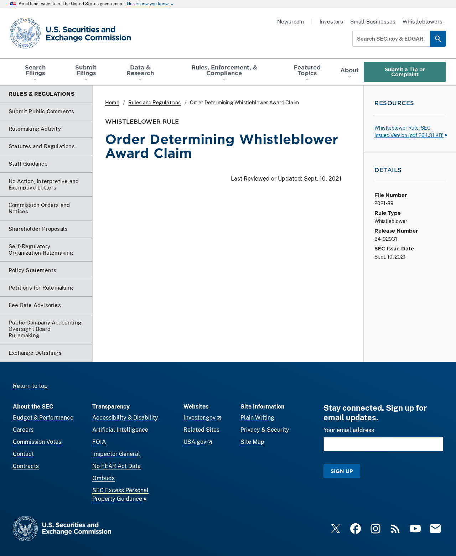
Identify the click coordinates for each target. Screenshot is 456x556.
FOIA (99, 441)
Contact (23, 454)
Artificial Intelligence (120, 429)
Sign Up (342, 471)
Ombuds (103, 478)
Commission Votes (37, 441)
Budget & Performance (43, 417)
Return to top (30, 386)
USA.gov (194, 441)
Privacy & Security (264, 429)
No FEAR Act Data (116, 466)
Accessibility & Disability (125, 417)
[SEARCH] (438, 39)
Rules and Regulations (154, 102)
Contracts (26, 466)
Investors (331, 22)
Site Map (252, 441)
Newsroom (290, 22)
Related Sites (201, 429)
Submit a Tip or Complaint (405, 71)
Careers (23, 429)
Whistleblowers (422, 22)
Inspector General (116, 454)
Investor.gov (199, 417)
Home (112, 102)
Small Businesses (372, 22)
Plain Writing (257, 417)
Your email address (348, 430)
